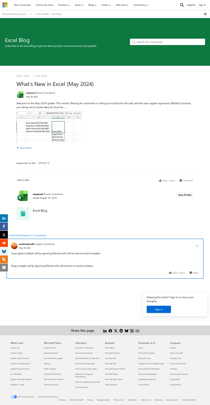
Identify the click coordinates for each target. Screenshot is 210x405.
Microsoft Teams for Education (87, 358)
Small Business (111, 384)
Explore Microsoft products (21, 379)
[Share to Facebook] (110, 330)
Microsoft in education (84, 347)
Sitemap (62, 400)
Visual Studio (143, 384)
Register (191, 4)
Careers (173, 347)
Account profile (50, 347)
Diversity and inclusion (179, 374)
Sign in (159, 309)
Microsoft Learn (144, 358)
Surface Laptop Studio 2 (19, 358)
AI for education (81, 387)
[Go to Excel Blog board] (23, 213)
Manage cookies (103, 400)
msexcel (30, 92)
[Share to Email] (137, 330)
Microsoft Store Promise (53, 379)
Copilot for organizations (20, 363)
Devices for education (84, 353)
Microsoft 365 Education (85, 363)
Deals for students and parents (87, 382)
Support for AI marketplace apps (151, 363)
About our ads (172, 400)
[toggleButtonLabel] (205, 14)
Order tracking (49, 369)
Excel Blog (56, 14)
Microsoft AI (110, 347)
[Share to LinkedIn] (105, 330)
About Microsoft (176, 353)
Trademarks (132, 400)
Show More (25, 147)
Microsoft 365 (43, 14)
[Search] (182, 5)
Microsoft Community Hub (14, 14)
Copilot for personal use (20, 369)
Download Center (51, 353)
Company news (176, 358)
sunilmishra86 (26, 244)
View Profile (184, 194)
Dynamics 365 (110, 358)
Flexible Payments (51, 384)
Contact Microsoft (76, 400)
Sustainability (175, 384)
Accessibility (175, 379)
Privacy (90, 400)
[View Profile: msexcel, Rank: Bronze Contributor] (20, 95)
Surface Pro (15, 347)
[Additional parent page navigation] (31, 14)
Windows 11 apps (17, 384)
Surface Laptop (16, 353)
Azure (140, 347)
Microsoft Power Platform (115, 369)
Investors (173, 369)
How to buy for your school (86, 369)
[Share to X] (115, 330)
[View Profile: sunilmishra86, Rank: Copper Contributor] (14, 246)
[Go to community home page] (4, 4)
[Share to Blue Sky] (126, 330)
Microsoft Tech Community (148, 369)
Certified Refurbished (52, 374)
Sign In (202, 4)
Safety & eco (146, 400)
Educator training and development (84, 375)
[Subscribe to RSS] (132, 330)
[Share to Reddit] (121, 330)
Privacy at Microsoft (178, 363)
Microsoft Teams (111, 374)
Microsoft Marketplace (147, 374)
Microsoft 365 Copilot (113, 379)
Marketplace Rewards (147, 379)
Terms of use (119, 400)
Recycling (158, 400)
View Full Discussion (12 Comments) (28, 235)
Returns (47, 363)
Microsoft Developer (146, 353)
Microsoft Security (112, 353)
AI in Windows (16, 374)
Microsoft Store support (53, 358)
